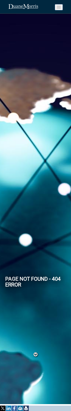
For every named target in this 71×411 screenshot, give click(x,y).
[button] (3, 408)
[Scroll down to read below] (36, 354)
